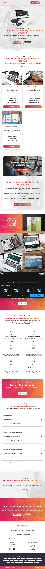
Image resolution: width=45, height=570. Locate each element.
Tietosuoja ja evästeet (38, 568)
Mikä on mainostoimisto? (8, 414)
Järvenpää (17, 563)
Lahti (27, 559)
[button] (22, 414)
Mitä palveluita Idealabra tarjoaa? (10, 427)
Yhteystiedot (33, 550)
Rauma (12, 563)
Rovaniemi (16, 561)
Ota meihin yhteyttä (23, 408)
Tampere (13, 559)
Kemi (22, 563)
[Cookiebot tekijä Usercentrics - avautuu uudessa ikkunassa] (39, 274)
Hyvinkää (7, 563)
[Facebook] (10, 550)
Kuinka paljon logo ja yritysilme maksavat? (11, 457)
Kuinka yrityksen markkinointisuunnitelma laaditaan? (14, 440)
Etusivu (32, 542)
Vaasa (11, 561)
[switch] (17, 291)
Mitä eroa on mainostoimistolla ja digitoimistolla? (13, 423)
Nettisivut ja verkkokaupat (11, 87)
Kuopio (31, 559)
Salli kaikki (37, 295)
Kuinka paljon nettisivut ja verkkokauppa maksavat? (14, 444)
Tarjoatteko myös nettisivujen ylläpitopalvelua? (13, 453)
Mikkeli (26, 561)
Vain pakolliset (8, 295)
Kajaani (26, 563)
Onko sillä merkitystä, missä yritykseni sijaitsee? (13, 431)
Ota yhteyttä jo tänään (9, 198)
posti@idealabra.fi (12, 547)
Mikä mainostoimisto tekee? (9, 419)
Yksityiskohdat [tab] (22, 277)
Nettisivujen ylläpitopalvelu (33, 87)
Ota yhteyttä (17, 535)
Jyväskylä (23, 559)
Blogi (33, 549)
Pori (35, 559)
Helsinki (9, 559)
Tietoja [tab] (37, 277)
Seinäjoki (21, 561)
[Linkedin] (14, 550)
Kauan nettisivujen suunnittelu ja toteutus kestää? (13, 448)
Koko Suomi (37, 563)
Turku (18, 559)
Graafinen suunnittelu (12, 126)
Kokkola (33, 561)
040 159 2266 (12, 543)
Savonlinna (31, 563)
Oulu (5, 559)
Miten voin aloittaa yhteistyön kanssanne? (12, 436)
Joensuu (39, 559)
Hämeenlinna (5, 561)
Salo (29, 561)
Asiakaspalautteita (33, 547)
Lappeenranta (39, 561)
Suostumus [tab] (8, 277)
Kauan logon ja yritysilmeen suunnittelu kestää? (13, 461)
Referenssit (33, 546)
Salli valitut (22, 295)
